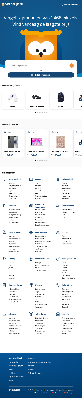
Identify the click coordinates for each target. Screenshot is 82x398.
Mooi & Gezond (41, 232)
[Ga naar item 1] (35, 112)
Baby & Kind (67, 285)
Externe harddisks (41, 196)
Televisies (12, 183)
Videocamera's (40, 215)
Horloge (38, 262)
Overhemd (12, 273)
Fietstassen (66, 241)
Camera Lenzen (40, 212)
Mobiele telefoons (14, 210)
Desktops (38, 193)
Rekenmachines (14, 289)
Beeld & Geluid (15, 179)
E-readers (38, 198)
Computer (39, 179)
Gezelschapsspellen (68, 278)
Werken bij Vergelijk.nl (16, 366)
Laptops (38, 186)
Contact (11, 380)
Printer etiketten (14, 302)
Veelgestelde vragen (34, 373)
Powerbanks (13, 212)
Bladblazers (39, 321)
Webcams (38, 217)
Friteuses (65, 183)
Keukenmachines (14, 251)
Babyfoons (65, 289)
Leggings (12, 278)
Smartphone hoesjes (15, 215)
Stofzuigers (66, 191)
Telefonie (12, 206)
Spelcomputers (67, 210)
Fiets (63, 236)
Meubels (65, 314)
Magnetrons (66, 196)
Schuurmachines (40, 294)
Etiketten (12, 292)
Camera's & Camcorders (40, 205)
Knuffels (65, 273)
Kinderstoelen (66, 299)
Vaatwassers (66, 193)
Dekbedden (66, 321)
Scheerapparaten (41, 246)
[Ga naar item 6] (46, 112)
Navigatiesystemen (15, 186)
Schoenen (12, 314)
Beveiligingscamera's (42, 225)
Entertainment (68, 206)
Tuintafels (38, 333)
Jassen (11, 268)
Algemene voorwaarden (16, 377)
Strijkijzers (65, 198)
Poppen (64, 270)
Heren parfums (40, 239)
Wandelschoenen (14, 321)
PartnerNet (31, 366)
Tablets (37, 183)
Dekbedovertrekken (68, 318)
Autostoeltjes (66, 297)
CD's (63, 215)
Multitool (38, 297)
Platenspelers (13, 196)
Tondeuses (39, 249)
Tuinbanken (39, 328)
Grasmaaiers (39, 307)
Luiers (64, 302)
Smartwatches (13, 217)
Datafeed (31, 369)
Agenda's (12, 294)
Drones (64, 268)
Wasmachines (66, 188)
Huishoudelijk (67, 179)
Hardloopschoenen (15, 326)
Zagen (37, 292)
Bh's (10, 270)
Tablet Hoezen (40, 191)
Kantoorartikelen (15, 285)
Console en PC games (69, 212)
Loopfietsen (66, 275)
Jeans (10, 265)
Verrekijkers (39, 220)
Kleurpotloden (13, 297)
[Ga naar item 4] (42, 112)
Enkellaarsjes (13, 323)
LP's (63, 217)
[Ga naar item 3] (40, 112)
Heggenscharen (40, 331)
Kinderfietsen (66, 239)
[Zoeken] (72, 65)
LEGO (64, 262)
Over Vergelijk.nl (14, 362)
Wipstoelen (66, 304)
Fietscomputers (67, 244)
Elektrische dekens (68, 323)
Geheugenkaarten (41, 222)
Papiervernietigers (15, 299)
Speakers (12, 193)
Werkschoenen (13, 328)
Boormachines (40, 289)
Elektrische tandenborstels (44, 241)
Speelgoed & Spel (69, 259)
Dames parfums (40, 236)
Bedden (64, 326)
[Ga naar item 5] (44, 112)
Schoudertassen (40, 270)
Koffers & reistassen (42, 265)
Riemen (37, 268)
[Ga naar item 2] (37, 112)
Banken (64, 333)
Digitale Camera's (41, 210)
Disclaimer (12, 373)
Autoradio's (12, 198)
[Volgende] (80, 99)
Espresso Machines (15, 239)
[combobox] (41, 65)
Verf (36, 299)
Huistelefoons (13, 222)
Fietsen (65, 232)
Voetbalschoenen (14, 333)
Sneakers (12, 318)
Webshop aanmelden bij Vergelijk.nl (39, 362)
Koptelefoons (13, 191)
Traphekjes (65, 307)
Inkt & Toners (39, 188)
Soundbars (12, 188)
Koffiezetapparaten (15, 246)
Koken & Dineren (15, 232)
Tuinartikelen (40, 314)
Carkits (11, 220)
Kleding (12, 259)
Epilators (38, 251)
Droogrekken (66, 331)
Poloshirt (11, 275)
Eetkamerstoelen (67, 328)
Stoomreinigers (40, 326)
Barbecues (12, 249)
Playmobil (65, 265)
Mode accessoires (42, 259)
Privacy (11, 369)
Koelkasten (65, 186)
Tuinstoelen (39, 323)
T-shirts (11, 262)
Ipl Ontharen (39, 244)
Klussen (38, 285)
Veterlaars (12, 331)
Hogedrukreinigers (41, 318)
